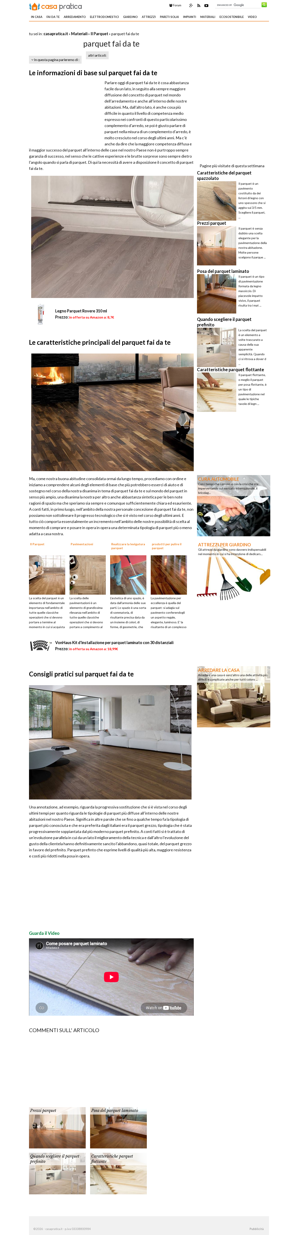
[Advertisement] (80, 28)
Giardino (130, 17)
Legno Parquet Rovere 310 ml (81, 310)
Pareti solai (169, 17)
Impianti (189, 17)
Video (252, 17)
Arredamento (75, 17)
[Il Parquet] (48, 574)
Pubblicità (257, 1229)
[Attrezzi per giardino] (233, 570)
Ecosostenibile (231, 17)
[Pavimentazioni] (89, 574)
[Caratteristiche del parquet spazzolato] (217, 201)
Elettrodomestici (104, 17)
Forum (176, 5)
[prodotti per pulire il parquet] (170, 574)
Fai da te (53, 17)
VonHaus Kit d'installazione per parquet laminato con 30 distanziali (114, 642)
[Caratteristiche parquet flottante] (118, 1173)
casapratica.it (56, 33)
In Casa (36, 17)
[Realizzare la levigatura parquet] (129, 574)
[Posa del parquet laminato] (118, 1127)
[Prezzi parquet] (57, 1127)
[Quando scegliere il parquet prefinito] (57, 1173)
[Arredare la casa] (233, 696)
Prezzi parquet (43, 1110)
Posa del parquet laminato (114, 1110)
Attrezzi (149, 17)
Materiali (207, 17)
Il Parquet (99, 33)
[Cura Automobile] (233, 505)
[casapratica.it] (55, 6)
